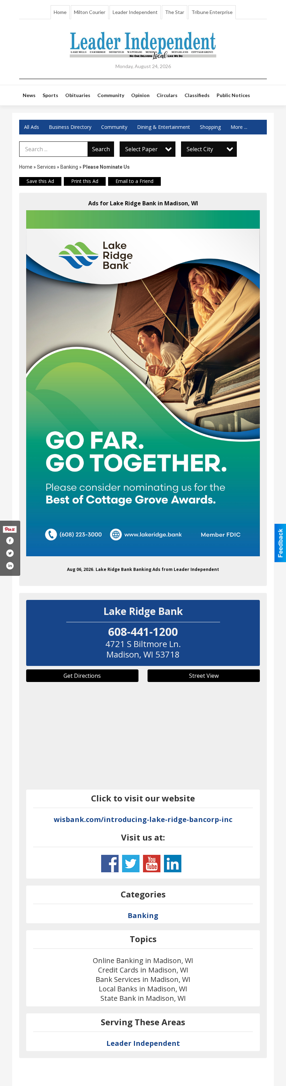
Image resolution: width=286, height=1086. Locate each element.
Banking (69, 167)
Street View (204, 676)
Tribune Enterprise (212, 12)
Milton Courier (89, 12)
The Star (174, 12)
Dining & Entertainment (163, 127)
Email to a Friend (134, 181)
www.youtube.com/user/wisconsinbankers (151, 863)
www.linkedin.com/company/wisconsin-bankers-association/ (172, 863)
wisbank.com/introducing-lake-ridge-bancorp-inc (143, 819)
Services (46, 167)
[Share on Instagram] (9, 566)
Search (101, 149)
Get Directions (82, 676)
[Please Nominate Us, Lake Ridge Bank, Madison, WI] (143, 383)
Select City (200, 149)
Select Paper (141, 149)
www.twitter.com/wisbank (131, 863)
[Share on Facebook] (9, 540)
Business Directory (70, 127)
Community (114, 127)
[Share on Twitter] (9, 553)
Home (60, 12)
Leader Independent (135, 12)
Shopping (210, 127)
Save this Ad (40, 181)
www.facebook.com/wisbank (110, 863)
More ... (239, 127)
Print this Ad (84, 181)
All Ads (31, 127)
